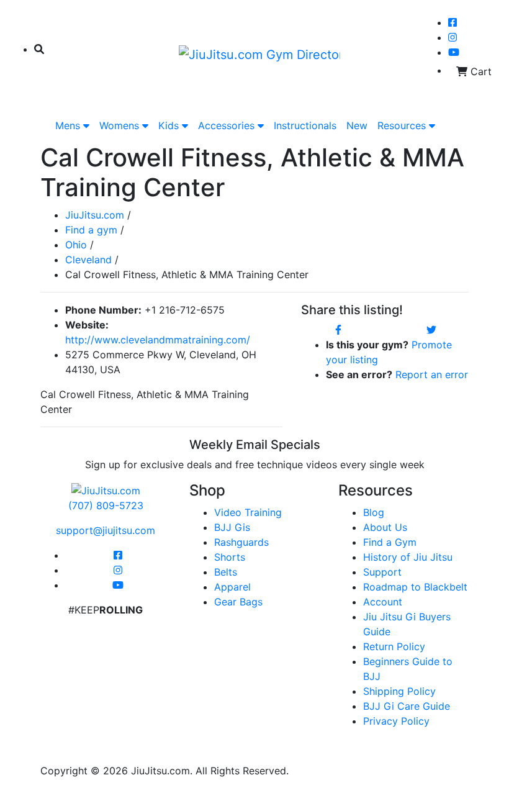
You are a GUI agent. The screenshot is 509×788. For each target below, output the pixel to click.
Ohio (76, 244)
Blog (373, 512)
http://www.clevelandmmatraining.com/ (157, 339)
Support (382, 572)
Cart (479, 71)
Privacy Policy (396, 721)
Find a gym (91, 230)
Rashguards (241, 542)
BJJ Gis (232, 527)
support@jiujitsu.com (105, 530)
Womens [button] (120, 125)
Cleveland (88, 259)
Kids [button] (170, 125)
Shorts (229, 557)
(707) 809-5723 (105, 505)
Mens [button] (69, 125)
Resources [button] (403, 125)
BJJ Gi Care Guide (406, 706)
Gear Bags (238, 602)
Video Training (248, 512)
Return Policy (394, 646)
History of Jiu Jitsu (408, 557)
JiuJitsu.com (94, 215)
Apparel (232, 587)
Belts (225, 572)
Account (382, 602)
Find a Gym (390, 542)
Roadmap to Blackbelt (415, 587)
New (356, 125)
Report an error (431, 374)
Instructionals (305, 125)
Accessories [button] (228, 125)
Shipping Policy (399, 691)
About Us (385, 527)
